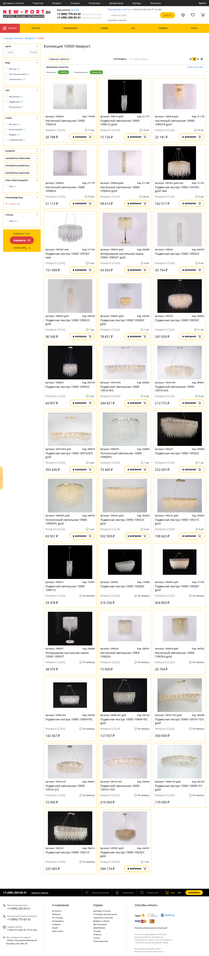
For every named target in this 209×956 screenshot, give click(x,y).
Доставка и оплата (13, 3)
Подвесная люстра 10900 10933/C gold (122, 854)
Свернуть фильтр (59, 59)
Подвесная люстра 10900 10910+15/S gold (179, 721)
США (13, 221)
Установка (94, 3)
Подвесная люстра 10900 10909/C (67, 387)
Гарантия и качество (103, 917)
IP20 (13, 186)
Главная (8, 38)
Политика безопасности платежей (151, 927)
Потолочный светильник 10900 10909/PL (121, 455)
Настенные (15, 96)
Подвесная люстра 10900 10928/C (122, 586)
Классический (17, 129)
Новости (97, 934)
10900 (62, 72)
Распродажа (58, 921)
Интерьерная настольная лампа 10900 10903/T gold (121, 255)
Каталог (12, 28)
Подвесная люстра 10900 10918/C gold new (177, 189)
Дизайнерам (116, 3)
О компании (60, 905)
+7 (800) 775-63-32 (79, 14)
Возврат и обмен (101, 921)
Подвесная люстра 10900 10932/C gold (122, 521)
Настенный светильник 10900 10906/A (65, 189)
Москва (75, 10)
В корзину (80, 136)
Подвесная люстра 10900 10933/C (177, 320)
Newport (30, 38)
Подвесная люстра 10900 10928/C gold (177, 588)
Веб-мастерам (100, 924)
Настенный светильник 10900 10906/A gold (120, 189)
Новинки (56, 924)
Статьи (96, 937)
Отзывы (75, 3)
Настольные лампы (19, 74)
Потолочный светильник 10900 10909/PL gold (66, 521)
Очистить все (195, 67)
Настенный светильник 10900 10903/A (120, 654)
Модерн (14, 134)
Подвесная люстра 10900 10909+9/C (69, 719)
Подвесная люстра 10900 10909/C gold (122, 322)
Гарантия (38, 3)
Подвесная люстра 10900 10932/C (177, 453)
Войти (202, 3)
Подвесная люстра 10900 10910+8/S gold (69, 455)
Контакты (155, 3)
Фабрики (56, 914)
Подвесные (16, 101)
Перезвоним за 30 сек (119, 9)
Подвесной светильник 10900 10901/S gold (119, 122)
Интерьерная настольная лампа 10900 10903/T (67, 654)
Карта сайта (57, 931)
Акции (55, 927)
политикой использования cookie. (152, 942)
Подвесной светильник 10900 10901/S (65, 588)
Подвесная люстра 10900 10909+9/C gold (124, 721)
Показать (19, 240)
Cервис (98, 905)
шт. (173, 892)
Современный (17, 140)
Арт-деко (15, 124)
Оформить (194, 892)
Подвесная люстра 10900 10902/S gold (67, 322)
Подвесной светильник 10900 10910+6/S (174, 388)
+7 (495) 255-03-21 (79, 17)
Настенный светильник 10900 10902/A (65, 122)
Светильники (17, 79)
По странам (57, 917)
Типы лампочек (100, 941)
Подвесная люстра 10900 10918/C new (67, 255)
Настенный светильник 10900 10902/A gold (174, 122)
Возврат (56, 3)
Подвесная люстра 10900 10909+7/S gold (178, 787)
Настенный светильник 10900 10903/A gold (174, 654)
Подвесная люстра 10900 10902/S (177, 254)
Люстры (14, 69)
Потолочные (16, 107)
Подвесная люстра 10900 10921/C (67, 852)
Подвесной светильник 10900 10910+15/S (119, 787)
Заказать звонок (39, 892)
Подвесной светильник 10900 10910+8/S (119, 388)
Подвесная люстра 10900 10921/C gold (177, 521)
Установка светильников (105, 914)
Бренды (136, 3)
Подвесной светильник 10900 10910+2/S (65, 787)
